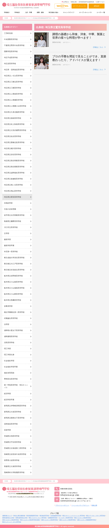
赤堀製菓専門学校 (52, 517)
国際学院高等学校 (11, 51)
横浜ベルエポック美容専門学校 (82, 517)
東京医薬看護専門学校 (32, 515)
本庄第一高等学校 (11, 251)
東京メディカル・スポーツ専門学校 (95, 515)
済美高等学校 (9, 342)
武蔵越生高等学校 (11, 318)
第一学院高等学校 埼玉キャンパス (16, 386)
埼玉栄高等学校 (10, 63)
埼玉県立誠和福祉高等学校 (14, 173)
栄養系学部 (8, 306)
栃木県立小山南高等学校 (13, 282)
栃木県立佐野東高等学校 (13, 276)
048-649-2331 (66, 489)
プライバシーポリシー (62, 505)
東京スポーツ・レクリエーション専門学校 (73, 515)
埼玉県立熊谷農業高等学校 (14, 167)
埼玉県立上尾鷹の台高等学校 (15, 106)
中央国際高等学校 (11, 39)
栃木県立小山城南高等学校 (14, 288)
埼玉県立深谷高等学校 (12, 154)
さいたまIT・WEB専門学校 (66, 517)
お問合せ (66, 2)
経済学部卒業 (9, 400)
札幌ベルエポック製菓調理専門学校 (86, 519)
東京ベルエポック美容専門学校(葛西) (30, 519)
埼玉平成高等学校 (11, 57)
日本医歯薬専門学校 (55, 515)
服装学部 (7, 239)
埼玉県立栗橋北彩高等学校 (14, 142)
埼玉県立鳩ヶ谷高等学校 (13, 185)
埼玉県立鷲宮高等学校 (12, 197)
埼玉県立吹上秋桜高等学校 (14, 124)
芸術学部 (7, 430)
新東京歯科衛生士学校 (21, 517)
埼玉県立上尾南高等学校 (13, 94)
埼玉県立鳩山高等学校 (12, 191)
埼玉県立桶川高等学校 (12, 148)
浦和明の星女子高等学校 (13, 330)
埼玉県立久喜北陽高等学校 (14, 112)
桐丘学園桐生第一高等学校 (14, 312)
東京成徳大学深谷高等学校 (14, 258)
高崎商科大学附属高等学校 (14, 472)
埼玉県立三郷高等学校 (12, 88)
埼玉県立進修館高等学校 (13, 179)
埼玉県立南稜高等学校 (12, 118)
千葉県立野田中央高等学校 (14, 45)
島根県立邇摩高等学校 (12, 221)
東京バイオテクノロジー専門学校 (37, 517)
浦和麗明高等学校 (11, 336)
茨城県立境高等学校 (11, 436)
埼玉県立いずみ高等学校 (13, 76)
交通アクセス (100, 2)
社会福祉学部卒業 (11, 367)
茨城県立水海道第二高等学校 (15, 448)
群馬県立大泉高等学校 (12, 412)
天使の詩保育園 (10, 209)
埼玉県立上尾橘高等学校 (13, 100)
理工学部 (7, 348)
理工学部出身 (9, 355)
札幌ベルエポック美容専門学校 (67, 519)
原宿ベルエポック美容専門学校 (10, 519)
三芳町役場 (8, 33)
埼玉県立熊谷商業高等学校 (14, 160)
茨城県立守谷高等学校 (12, 442)
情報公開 (74, 2)
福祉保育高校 (9, 373)
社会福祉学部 (9, 361)
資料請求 (96, 6)
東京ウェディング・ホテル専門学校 (11, 522)
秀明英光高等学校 (11, 379)
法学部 (6, 324)
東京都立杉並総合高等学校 (14, 270)
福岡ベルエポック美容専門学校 (49, 519)
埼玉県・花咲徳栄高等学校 (14, 70)
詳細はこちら (98, 47)
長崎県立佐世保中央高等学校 (15, 454)
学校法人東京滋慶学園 (19, 515)
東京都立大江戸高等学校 (13, 264)
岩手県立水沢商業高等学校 (14, 215)
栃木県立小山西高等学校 (13, 294)
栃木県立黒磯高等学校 (12, 300)
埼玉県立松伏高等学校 (12, 136)
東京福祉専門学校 (44, 515)
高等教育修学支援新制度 (86, 2)
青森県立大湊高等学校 (12, 466)
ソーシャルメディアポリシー (80, 505)
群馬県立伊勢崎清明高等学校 (15, 406)
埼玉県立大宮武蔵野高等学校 (15, 130)
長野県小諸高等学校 (11, 460)
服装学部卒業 (9, 245)
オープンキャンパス (79, 6)
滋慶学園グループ (7, 515)
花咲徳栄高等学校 (11, 424)
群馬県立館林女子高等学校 (14, 418)
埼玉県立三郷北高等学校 (13, 82)
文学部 (6, 233)
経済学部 (7, 393)
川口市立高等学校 (11, 227)
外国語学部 (8, 203)
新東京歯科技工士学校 (8, 517)
